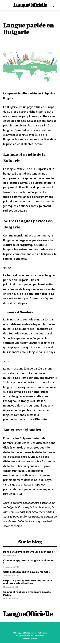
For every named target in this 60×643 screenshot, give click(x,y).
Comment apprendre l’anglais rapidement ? (29, 561)
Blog (34, 638)
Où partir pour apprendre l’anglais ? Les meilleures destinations (27, 581)
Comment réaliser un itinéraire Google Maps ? (27, 593)
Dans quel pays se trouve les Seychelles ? (29, 552)
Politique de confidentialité (31, 634)
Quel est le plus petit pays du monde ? (26, 572)
